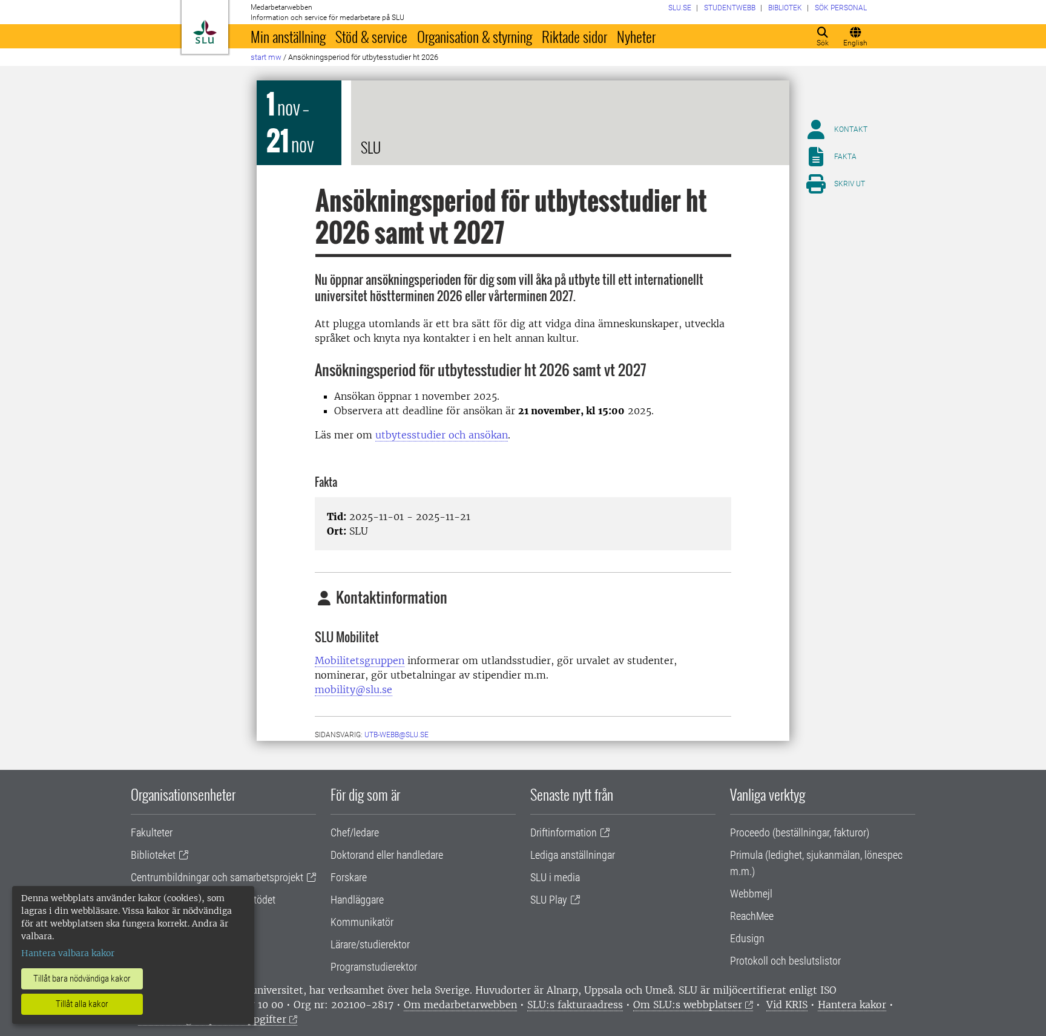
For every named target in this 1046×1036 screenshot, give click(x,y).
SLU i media (555, 877)
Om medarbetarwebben (460, 1005)
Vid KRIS (787, 1005)
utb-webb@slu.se (396, 735)
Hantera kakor (852, 1005)
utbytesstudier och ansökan (441, 435)
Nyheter (636, 36)
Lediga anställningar (572, 855)
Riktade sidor (574, 36)
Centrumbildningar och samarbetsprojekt (217, 877)
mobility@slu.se (353, 689)
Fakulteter (152, 832)
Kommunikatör (362, 922)
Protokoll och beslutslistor (785, 960)
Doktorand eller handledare (387, 855)
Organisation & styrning (474, 36)
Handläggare (357, 899)
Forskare (349, 877)
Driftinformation (563, 832)
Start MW (266, 57)
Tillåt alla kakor (82, 1004)
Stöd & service (371, 36)
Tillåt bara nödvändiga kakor (82, 978)
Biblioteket (153, 855)
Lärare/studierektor (370, 944)
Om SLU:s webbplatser (687, 1005)
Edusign (747, 938)
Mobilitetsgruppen (359, 660)
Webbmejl (751, 893)
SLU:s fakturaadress (575, 1005)
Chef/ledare (355, 832)
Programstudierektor (374, 966)
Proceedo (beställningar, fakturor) (799, 832)
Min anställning (288, 36)
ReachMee (752, 916)
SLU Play (548, 899)
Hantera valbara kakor (67, 953)
